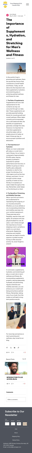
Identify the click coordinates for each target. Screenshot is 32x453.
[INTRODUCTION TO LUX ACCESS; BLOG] (16, 368)
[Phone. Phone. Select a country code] (19, 424)
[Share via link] (18, 347)
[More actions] (25, 15)
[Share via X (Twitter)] (10, 347)
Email (13, 421)
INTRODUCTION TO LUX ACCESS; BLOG (15, 378)
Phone (18, 421)
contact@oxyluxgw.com (14, 447)
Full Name (7, 420)
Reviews (29, 228)
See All (24, 359)
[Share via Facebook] (7, 347)
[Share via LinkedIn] (14, 347)
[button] (16, 257)
